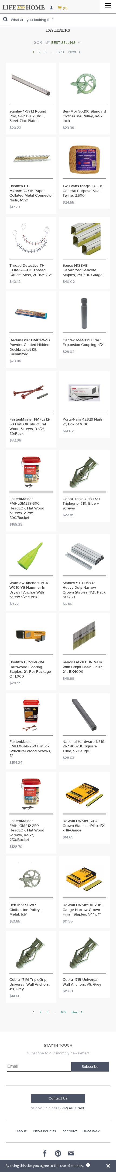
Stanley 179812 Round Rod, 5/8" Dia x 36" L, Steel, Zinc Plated (27, 116)
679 (61, 52)
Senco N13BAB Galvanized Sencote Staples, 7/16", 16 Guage (83, 270)
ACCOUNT (70, 1131)
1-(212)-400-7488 (71, 1108)
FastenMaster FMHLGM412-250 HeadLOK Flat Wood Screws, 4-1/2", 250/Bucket (26, 830)
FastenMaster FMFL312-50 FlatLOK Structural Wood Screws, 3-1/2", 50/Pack (29, 426)
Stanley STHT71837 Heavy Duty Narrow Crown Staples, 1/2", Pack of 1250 (84, 590)
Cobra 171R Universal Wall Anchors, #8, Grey (82, 982)
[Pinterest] (58, 1153)
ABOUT (21, 1131)
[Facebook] (45, 1153)
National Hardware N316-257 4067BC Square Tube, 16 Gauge (84, 747)
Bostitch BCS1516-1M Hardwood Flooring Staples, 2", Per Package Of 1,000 (30, 669)
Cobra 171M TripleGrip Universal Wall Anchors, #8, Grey (29, 985)
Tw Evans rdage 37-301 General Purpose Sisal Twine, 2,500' (82, 191)
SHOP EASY (91, 1131)
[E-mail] (71, 1153)
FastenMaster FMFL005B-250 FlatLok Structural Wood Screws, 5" (30, 749)
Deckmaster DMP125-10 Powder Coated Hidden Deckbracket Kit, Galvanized (29, 347)
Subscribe (90, 1066)
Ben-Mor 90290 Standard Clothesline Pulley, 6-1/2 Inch (84, 116)
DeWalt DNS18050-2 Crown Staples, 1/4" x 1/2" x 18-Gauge (84, 826)
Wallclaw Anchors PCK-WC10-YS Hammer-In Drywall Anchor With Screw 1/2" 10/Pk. (29, 590)
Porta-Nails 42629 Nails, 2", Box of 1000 (83, 422)
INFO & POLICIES (44, 1131)
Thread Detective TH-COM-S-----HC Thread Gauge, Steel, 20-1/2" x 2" (30, 270)
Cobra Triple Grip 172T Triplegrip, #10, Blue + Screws (81, 504)
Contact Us (58, 1098)
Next (72, 52)
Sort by (42, 42)
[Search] (5, 19)
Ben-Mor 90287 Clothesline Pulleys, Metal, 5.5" (25, 910)
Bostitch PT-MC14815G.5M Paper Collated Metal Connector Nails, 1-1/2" (31, 193)
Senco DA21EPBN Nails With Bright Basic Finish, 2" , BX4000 (83, 667)
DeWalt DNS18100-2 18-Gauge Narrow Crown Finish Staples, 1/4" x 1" (82, 910)
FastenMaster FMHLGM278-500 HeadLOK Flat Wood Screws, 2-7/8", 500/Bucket (26, 508)
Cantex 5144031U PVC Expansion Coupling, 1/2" (83, 343)
